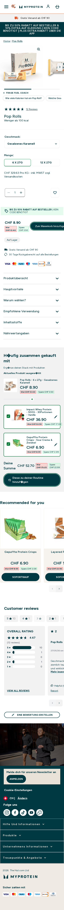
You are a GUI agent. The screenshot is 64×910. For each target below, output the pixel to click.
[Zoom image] (38, 49)
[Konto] (48, 6)
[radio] (17, 162)
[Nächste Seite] (59, 703)
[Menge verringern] (8, 193)
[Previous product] (52, 588)
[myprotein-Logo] (31, 7)
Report (54, 690)
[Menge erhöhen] (21, 193)
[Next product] (59, 588)
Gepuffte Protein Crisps (20, 551)
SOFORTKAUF (20, 577)
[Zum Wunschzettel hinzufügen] (55, 192)
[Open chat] (39, 812)
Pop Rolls (17, 41)
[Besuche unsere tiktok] (23, 812)
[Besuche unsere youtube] (31, 812)
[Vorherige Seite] (52, 703)
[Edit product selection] (55, 417)
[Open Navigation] (6, 7)
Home (6, 41)
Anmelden (16, 779)
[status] (14, 193)
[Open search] (14, 7)
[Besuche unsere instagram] (6, 812)
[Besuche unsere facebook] (15, 812)
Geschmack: (12, 136)
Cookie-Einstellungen (18, 790)
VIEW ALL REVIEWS (18, 690)
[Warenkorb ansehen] (57, 7)
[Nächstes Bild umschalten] (60, 67)
